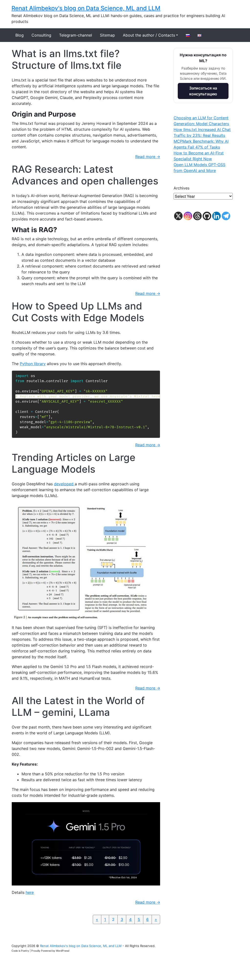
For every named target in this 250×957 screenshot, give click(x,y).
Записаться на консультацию (203, 91)
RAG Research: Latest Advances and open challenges (85, 175)
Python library (33, 363)
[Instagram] (188, 216)
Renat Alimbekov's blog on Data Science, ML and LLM (85, 8)
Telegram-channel (75, 35)
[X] (178, 216)
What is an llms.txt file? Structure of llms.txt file (67, 59)
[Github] (207, 216)
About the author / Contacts (149, 35)
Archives (181, 188)
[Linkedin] (216, 216)
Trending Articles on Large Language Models (73, 463)
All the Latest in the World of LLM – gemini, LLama (78, 706)
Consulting (41, 35)
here (30, 892)
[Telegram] (226, 216)
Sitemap (107, 35)
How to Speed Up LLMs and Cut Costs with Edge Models (78, 312)
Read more (147, 156)
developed (64, 483)
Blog (19, 35)
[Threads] (197, 216)
